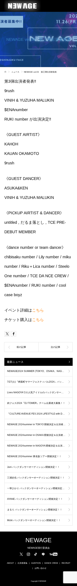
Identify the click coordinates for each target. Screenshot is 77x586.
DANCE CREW (51, 563)
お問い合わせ (40, 568)
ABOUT (10, 563)
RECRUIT (66, 563)
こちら (38, 310)
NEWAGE (38, 540)
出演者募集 (22, 563)
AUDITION (36, 563)
